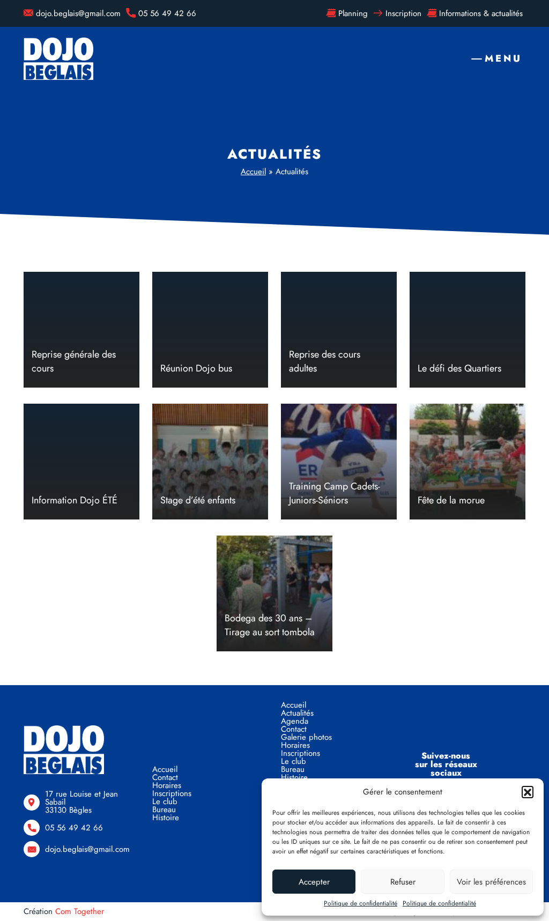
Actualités (297, 713)
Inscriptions (171, 793)
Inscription (403, 13)
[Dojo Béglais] (58, 59)
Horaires (166, 785)
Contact (165, 777)
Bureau (164, 809)
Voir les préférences (491, 882)
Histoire (165, 817)
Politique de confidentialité (360, 903)
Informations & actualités (481, 13)
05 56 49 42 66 (167, 13)
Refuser (403, 882)
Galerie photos (306, 737)
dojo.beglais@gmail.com (78, 13)
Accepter (314, 882)
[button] (527, 791)
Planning (353, 13)
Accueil (253, 171)
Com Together (79, 911)
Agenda (294, 721)
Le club (164, 801)
